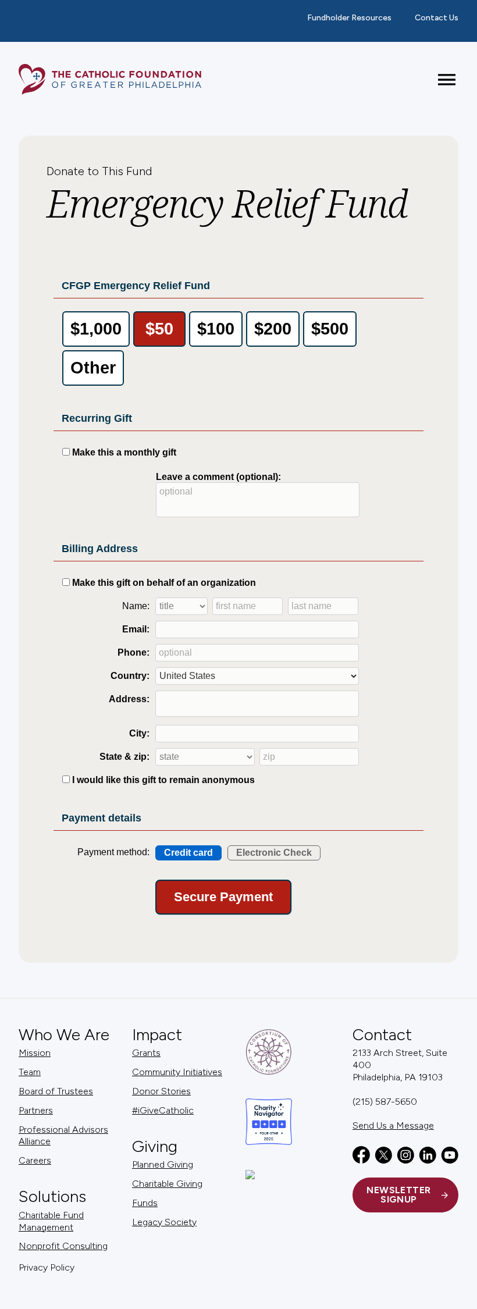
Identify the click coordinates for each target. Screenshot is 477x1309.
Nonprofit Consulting (63, 1245)
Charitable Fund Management (51, 1221)
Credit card (188, 853)
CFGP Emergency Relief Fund (136, 285)
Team (30, 1071)
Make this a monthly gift (124, 452)
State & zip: (124, 757)
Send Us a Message (393, 1125)
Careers (35, 1160)
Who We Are (64, 1035)
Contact (382, 1035)
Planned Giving (162, 1164)
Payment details (101, 818)
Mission (35, 1052)
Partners (36, 1110)
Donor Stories (161, 1091)
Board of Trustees (56, 1091)
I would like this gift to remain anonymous (163, 780)
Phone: (133, 652)
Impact (157, 1035)
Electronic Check (274, 853)
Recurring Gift (97, 418)
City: (139, 733)
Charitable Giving (167, 1183)
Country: (130, 676)
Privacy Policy (46, 1267)
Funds (145, 1202)
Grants (146, 1052)
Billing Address (100, 548)
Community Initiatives (177, 1071)
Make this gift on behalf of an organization (164, 583)
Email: (135, 629)
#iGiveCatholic (163, 1110)
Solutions (52, 1196)
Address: (129, 699)
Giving (154, 1146)
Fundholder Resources (349, 18)
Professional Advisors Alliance (63, 1135)
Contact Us (436, 18)
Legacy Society (164, 1222)
